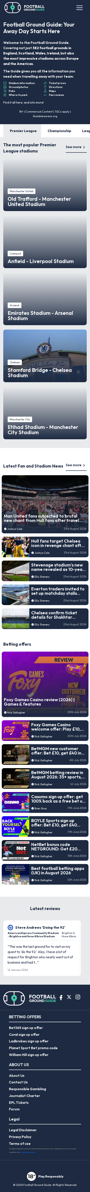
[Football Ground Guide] (24, 7)
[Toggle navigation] (79, 7)
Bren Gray (41, 808)
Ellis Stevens (42, 576)
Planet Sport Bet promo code (33, 1048)
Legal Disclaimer (23, 1130)
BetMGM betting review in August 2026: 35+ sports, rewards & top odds (57, 774)
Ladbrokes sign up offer (28, 1041)
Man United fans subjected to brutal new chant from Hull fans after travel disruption (41, 518)
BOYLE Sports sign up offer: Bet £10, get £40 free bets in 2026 (54, 822)
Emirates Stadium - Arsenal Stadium (40, 315)
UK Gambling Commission (27, 1152)
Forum (14, 1109)
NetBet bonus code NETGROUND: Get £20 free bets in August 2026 (56, 846)
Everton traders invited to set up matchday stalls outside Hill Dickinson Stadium (58, 591)
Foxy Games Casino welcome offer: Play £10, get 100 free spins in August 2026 (56, 726)
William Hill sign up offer (28, 1054)
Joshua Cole (14, 529)
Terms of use (20, 1143)
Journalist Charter (24, 1095)
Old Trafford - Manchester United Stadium (39, 201)
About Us (16, 1075)
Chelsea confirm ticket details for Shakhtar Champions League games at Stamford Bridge (57, 615)
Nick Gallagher (16, 712)
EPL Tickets (19, 1102)
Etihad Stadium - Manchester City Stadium (43, 429)
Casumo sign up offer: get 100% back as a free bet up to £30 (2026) (58, 798)
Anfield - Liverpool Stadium (41, 261)
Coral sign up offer (24, 1034)
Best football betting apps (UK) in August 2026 (57, 870)
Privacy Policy (20, 1137)
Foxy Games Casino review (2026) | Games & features (39, 701)
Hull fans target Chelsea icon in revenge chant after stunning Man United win (58, 543)
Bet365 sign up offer (26, 1027)
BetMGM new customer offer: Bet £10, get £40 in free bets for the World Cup (56, 750)
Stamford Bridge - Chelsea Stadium (40, 372)
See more (73, 147)
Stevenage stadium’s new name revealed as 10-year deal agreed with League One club (57, 567)
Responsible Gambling (27, 1089)
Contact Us (18, 1082)
